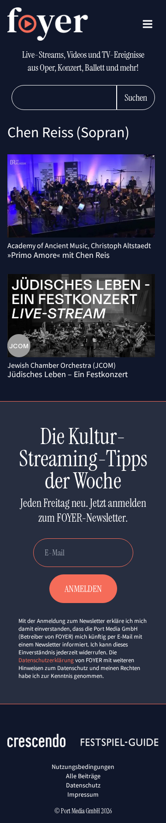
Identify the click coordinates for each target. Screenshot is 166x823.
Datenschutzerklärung (46, 660)
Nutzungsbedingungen (83, 766)
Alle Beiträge (83, 776)
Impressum (83, 794)
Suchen (136, 97)
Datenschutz (83, 785)
